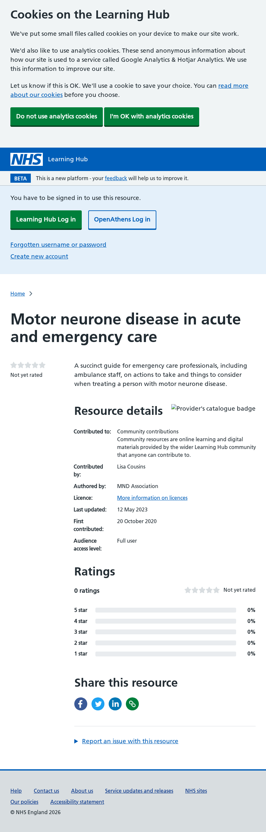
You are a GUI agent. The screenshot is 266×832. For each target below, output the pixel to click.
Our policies (24, 802)
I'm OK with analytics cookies (151, 116)
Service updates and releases (139, 790)
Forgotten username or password (58, 244)
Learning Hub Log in (46, 219)
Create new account (39, 256)
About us (82, 790)
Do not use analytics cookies (56, 116)
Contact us (46, 790)
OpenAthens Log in (122, 219)
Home (17, 293)
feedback (116, 178)
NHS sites (196, 790)
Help (16, 790)
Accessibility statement (77, 802)
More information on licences (152, 498)
